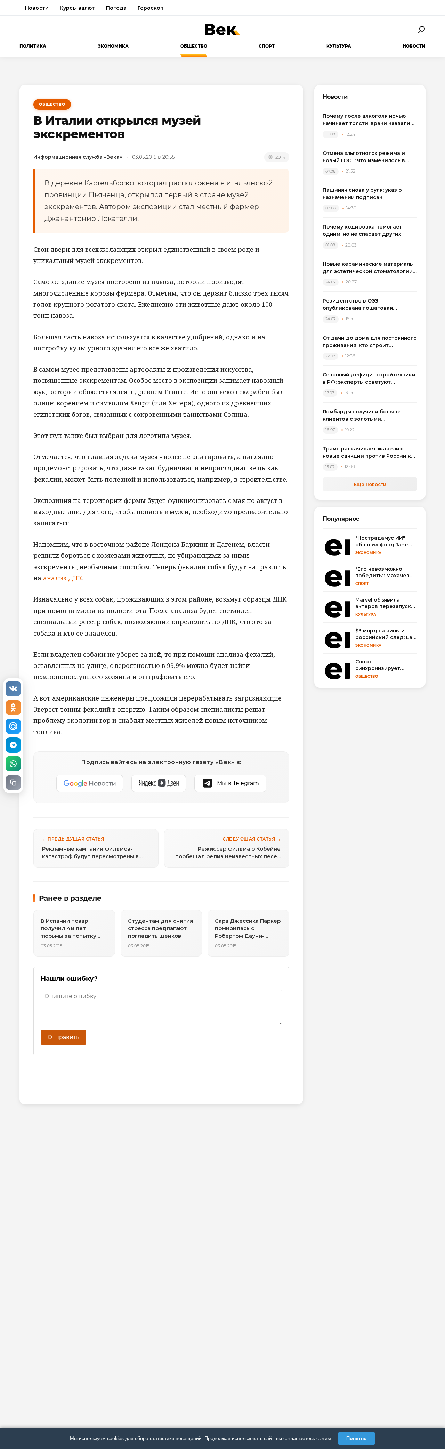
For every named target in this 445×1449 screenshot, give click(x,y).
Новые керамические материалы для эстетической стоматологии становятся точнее (368, 268)
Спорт (267, 46)
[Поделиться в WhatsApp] (13, 763)
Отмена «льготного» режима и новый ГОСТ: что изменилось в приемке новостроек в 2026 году (368, 157)
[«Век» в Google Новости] (89, 783)
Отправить (63, 1037)
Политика (32, 46)
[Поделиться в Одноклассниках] (13, 707)
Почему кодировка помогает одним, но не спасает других (362, 230)
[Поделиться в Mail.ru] (13, 726)
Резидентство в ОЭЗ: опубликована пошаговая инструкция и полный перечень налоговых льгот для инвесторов (368, 305)
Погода (116, 8)
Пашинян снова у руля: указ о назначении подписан (362, 193)
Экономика (113, 46)
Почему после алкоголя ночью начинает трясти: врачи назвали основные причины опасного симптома (366, 120)
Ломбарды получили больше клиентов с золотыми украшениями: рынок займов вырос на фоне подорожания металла (362, 415)
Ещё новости (370, 484)
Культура (338, 46)
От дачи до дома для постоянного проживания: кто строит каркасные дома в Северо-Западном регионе (370, 342)
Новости (37, 8)
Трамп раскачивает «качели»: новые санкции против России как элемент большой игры (370, 453)
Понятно (356, 1438)
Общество (193, 46)
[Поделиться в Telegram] (13, 745)
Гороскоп (150, 8)
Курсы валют (77, 8)
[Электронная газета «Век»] (222, 29)
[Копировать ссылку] (13, 782)
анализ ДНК (62, 578)
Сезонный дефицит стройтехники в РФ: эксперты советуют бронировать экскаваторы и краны (369, 379)
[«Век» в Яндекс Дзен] (158, 783)
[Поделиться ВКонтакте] (13, 688)
